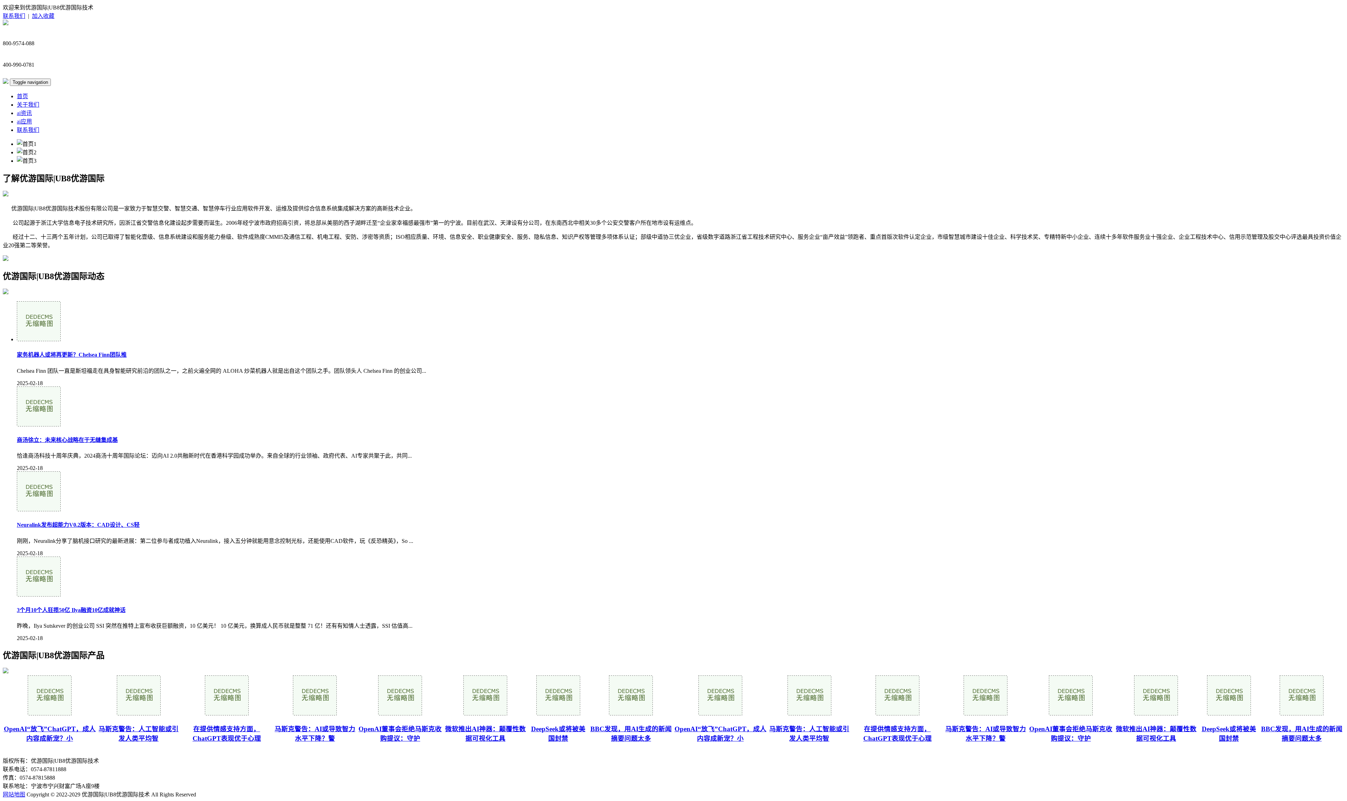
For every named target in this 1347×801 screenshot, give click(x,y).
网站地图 (14, 794)
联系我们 (14, 16)
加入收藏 (43, 16)
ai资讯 (24, 113)
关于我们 (28, 105)
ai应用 (24, 121)
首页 (22, 96)
